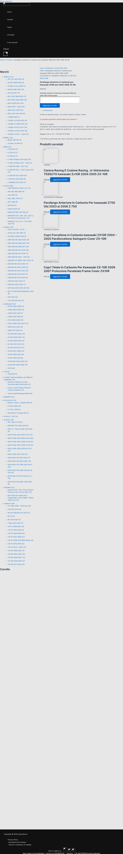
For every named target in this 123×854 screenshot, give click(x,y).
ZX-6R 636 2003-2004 (17, 361)
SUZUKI (9, 420)
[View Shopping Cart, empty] (5, 54)
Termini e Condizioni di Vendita (19, 845)
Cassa (9, 27)
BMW (7, 147)
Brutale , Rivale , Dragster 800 (20, 403)
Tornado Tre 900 (15, 143)
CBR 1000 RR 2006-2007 (18, 243)
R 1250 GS (13, 153)
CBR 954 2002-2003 (17, 284)
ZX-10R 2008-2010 (16, 341)
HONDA (8, 227)
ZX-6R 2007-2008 (16, 351)
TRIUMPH (9, 487)
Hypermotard (14, 209)
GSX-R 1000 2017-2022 (17, 454)
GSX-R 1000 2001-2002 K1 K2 (20, 435)
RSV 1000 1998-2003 (17, 96)
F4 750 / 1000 (14, 409)
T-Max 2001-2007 (15, 523)
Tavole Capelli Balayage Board (20, 393)
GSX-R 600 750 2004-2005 (19, 461)
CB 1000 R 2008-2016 (17, 236)
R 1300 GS (13, 156)
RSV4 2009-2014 (16, 103)
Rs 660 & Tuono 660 (17, 86)
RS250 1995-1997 (16, 89)
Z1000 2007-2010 (15, 313)
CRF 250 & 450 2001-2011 (18, 288)
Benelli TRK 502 (15, 140)
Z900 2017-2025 (15, 330)
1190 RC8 (12, 374)
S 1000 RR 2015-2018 (17, 175)
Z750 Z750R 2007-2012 (18, 323)
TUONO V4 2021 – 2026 (18, 134)
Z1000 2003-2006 (16, 310)
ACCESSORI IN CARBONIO (49, 76)
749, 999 (12, 195)
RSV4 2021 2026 (15, 110)
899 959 (12, 205)
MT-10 (11, 516)
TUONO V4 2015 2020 (17, 131)
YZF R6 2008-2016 (16, 561)
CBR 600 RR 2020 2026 (18, 278)
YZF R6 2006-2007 (16, 557)
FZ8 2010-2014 (14, 509)
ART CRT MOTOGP (16, 79)
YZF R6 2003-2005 (16, 554)
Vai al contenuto (6, 1)
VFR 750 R (13, 297)
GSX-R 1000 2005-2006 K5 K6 (20, 442)
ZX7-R (11, 368)
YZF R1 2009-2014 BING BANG (20, 540)
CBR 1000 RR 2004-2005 (18, 240)
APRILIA (8, 77)
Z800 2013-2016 (15, 327)
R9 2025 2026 (14, 520)
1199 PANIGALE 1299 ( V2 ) (19, 188)
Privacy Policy (13, 840)
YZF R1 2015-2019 (16, 544)
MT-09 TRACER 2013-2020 (19, 513)
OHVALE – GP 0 (11, 416)
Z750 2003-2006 (15, 320)
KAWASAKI (10, 304)
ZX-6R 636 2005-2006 (17, 365)
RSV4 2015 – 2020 (16, 107)
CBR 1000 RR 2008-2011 (18, 247)
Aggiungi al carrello (50, 105)
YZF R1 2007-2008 (16, 537)
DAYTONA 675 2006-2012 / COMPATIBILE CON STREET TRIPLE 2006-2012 (20, 498)
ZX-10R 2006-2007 (16, 337)
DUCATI (8, 186)
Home (9, 12)
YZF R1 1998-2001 (16, 526)
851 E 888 (13, 202)
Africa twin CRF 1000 (17, 233)
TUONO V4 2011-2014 (17, 127)
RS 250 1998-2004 (16, 83)
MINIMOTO (9, 397)
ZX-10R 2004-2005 (16, 334)
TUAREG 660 (14, 117)
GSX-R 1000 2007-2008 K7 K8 (20, 445)
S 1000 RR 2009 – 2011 (18, 166)
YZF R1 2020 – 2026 (17, 547)
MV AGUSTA (10, 400)
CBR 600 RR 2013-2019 (18, 274)
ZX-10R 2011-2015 (16, 344)
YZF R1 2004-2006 (16, 533)
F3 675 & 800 (14, 406)
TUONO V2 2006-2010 (17, 124)
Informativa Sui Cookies (17, 842)
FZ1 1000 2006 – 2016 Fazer (19, 506)
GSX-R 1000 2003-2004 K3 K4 (20, 438)
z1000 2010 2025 (15, 317)
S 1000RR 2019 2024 (17, 182)
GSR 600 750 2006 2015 (18, 426)
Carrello (10, 19)
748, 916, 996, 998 (16, 192)
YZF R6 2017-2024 (16, 564)
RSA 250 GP (14, 93)
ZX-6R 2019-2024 (15, 358)
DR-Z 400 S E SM (15, 422)
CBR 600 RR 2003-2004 (18, 264)
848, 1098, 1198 (15, 198)
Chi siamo (10, 35)
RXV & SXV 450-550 (16, 114)
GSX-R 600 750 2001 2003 (19, 458)
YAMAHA (9, 504)
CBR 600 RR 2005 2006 (18, 267)
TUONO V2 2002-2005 (17, 120)
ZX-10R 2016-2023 (16, 348)
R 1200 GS (13, 149)
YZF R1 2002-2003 (16, 530)
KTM (7, 372)
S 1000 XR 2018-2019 (17, 179)
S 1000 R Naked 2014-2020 (19, 159)
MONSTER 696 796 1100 (18, 212)
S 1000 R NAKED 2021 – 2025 (20, 163)
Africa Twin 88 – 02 (16, 229)
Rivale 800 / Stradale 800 (18, 413)
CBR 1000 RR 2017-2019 (18, 253)
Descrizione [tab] (48, 110)
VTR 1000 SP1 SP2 (16, 300)
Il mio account (12, 42)
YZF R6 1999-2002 (16, 551)
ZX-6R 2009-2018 (16, 354)
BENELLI (8, 138)
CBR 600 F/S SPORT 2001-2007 (20, 260)
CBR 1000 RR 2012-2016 (18, 250)
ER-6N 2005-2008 (16, 306)
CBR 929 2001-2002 (16, 281)
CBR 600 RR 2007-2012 (18, 271)
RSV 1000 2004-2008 (17, 100)
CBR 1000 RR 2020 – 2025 (19, 257)
